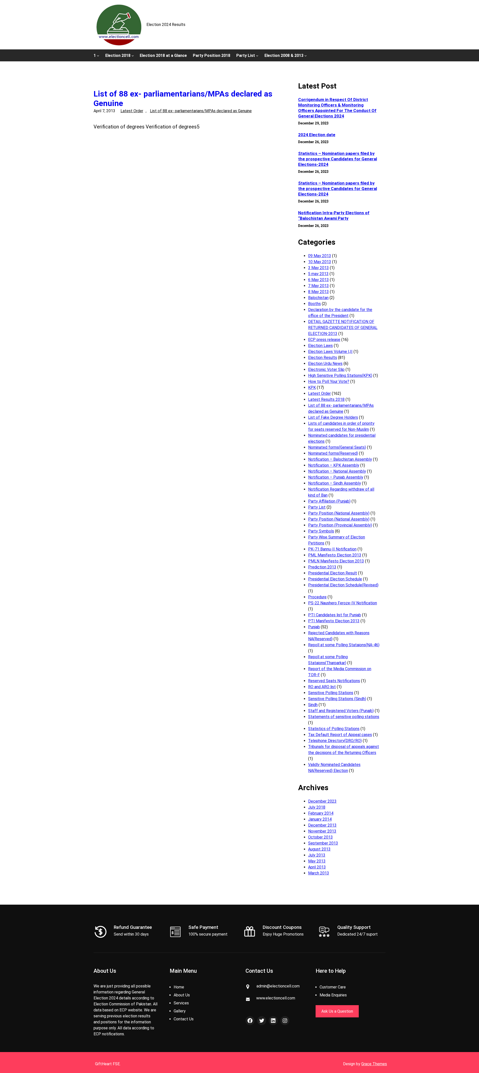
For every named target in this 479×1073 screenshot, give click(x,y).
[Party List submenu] (257, 55)
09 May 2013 (319, 255)
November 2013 (322, 831)
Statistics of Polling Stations (333, 728)
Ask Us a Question (337, 1011)
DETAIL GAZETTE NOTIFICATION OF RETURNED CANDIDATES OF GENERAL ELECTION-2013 (342, 327)
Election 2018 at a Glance (163, 55)
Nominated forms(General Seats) (337, 447)
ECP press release (324, 339)
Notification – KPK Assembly (333, 465)
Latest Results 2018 (326, 399)
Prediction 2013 (322, 567)
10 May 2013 (319, 261)
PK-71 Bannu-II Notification (332, 549)
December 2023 (322, 801)
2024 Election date (316, 134)
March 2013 (318, 873)
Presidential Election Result (332, 573)
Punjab (314, 627)
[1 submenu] (98, 55)
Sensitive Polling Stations (330, 692)
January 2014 (320, 819)
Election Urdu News (325, 363)
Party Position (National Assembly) (338, 513)
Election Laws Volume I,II (330, 351)
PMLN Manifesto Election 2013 (336, 561)
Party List (245, 55)
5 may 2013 (318, 273)
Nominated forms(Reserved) (333, 453)
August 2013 (319, 849)
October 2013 (320, 837)
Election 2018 (117, 55)
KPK (312, 387)
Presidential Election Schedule (335, 579)
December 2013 (322, 825)
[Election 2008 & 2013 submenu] (305, 55)
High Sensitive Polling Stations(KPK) (340, 375)
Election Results (322, 357)
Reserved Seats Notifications (334, 680)
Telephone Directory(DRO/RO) (335, 740)
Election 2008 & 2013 (283, 55)
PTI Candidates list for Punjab (334, 615)
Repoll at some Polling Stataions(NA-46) (343, 645)
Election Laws (320, 345)
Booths (314, 303)
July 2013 (316, 855)
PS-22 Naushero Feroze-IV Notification (342, 603)
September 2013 (323, 843)
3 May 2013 (318, 267)
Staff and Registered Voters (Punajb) (341, 710)
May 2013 (317, 861)
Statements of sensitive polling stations (343, 716)
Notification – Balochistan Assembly (340, 459)
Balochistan (318, 297)
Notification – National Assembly (337, 471)
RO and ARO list (322, 686)
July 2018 (316, 807)
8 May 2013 (318, 291)
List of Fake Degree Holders (333, 417)
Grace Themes (374, 1064)
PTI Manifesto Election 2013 (333, 621)
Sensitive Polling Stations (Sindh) (337, 698)
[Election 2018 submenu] (132, 55)
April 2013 (317, 867)
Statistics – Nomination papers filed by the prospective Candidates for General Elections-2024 (337, 159)
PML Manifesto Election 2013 (334, 555)
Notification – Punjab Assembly (335, 477)
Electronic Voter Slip (326, 369)
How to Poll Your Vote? (328, 381)
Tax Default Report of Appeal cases (340, 734)
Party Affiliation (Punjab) (329, 501)
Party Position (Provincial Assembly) (340, 525)
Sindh (313, 704)
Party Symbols (321, 531)
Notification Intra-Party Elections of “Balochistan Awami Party (333, 215)
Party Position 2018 (211, 55)
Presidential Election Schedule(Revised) (343, 585)
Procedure (317, 597)
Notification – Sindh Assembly (334, 483)
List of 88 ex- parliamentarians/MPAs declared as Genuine (183, 98)
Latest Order (131, 110)
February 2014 (320, 813)
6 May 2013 (318, 279)
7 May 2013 (318, 285)
